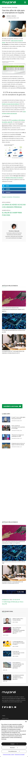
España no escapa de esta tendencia (10, 104)
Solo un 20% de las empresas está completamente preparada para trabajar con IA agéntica (19, 630)
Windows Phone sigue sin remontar (14, 177)
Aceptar (12, 743)
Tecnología (14, 7)
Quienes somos (5, 718)
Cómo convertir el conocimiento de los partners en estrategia (18, 427)
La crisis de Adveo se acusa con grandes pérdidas (13, 206)
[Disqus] (14, 378)
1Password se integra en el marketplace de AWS (18, 435)
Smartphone (17, 197)
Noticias (9, 7)
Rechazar (12, 747)
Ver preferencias (12, 751)
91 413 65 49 (16, 599)
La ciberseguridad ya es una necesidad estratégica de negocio (18, 643)
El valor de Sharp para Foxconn (12, 214)
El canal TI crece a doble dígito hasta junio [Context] (18, 418)
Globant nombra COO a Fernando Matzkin (18, 619)
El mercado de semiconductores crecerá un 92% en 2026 (18, 653)
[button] (26, 721)
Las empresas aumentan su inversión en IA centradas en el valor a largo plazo (18, 677)
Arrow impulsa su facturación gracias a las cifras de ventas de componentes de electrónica (18, 665)
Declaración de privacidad (19, 754)
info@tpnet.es (5, 599)
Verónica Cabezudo (14, 231)
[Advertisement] (14, 264)
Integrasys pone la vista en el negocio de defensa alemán (18, 444)
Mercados (4, 7)
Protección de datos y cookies (8, 754)
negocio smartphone (7, 197)
